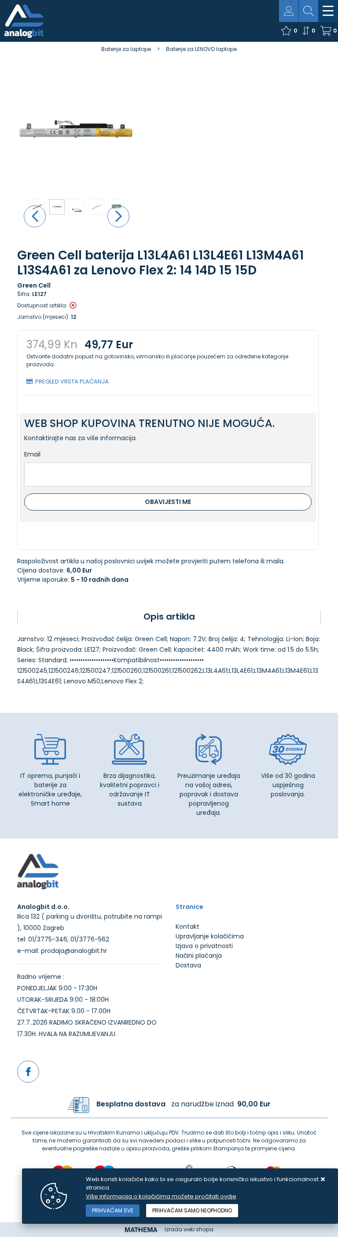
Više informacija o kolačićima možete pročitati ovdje (161, 1196)
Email (32, 454)
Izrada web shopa (189, 1229)
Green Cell (34, 285)
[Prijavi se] (289, 11)
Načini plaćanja (199, 955)
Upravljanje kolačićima (210, 936)
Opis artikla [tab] (169, 616)
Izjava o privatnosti (204, 945)
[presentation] (35, 216)
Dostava (188, 965)
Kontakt (187, 926)
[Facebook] (28, 1072)
